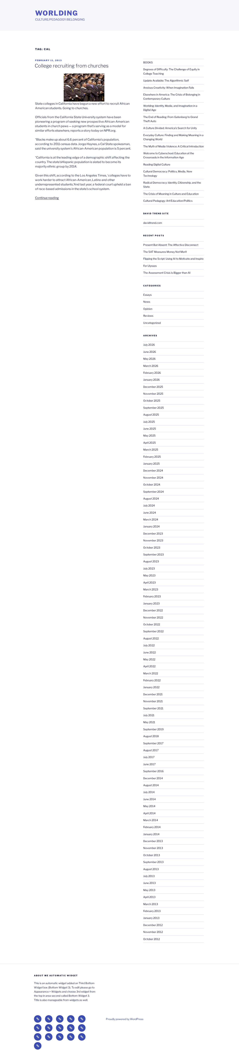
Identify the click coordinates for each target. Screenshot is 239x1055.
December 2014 (153, 778)
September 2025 (153, 407)
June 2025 (149, 428)
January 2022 (151, 687)
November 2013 (153, 848)
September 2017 (153, 743)
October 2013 (151, 855)
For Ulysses (150, 265)
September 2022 (153, 631)
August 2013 (151, 869)
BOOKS (148, 62)
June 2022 (149, 652)
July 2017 (148, 757)
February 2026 (152, 372)
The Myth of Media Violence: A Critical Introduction (173, 146)
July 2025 (149, 421)
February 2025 (152, 456)
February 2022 (152, 680)
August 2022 (151, 638)
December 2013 (153, 841)
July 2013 (149, 876)
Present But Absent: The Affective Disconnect (170, 244)
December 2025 (153, 386)
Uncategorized (152, 322)
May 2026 (149, 358)
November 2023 (153, 540)
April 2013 (149, 897)
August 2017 (151, 750)
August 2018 (151, 736)
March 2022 (150, 673)
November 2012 (153, 931)
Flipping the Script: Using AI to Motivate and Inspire (173, 258)
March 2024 (150, 519)
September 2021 (153, 708)
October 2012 (151, 939)
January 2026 (151, 379)
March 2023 (150, 589)
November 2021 (153, 701)
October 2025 (151, 400)
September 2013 (153, 862)
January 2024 (151, 526)
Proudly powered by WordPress (124, 1019)
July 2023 (149, 568)
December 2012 (153, 925)
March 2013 (150, 904)
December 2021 (153, 694)
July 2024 (149, 505)
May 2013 (149, 890)
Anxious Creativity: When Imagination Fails (168, 87)
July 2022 (149, 645)
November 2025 (153, 393)
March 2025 (150, 449)
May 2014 (149, 806)
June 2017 (149, 764)
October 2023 (151, 547)
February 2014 (152, 827)
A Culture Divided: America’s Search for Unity (170, 128)
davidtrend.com (152, 222)
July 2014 (149, 792)
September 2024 (153, 491)
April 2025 (149, 442)
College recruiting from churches (71, 66)
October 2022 (151, 624)
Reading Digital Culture (156, 164)
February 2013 (152, 911)
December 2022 (153, 610)
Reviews (148, 315)
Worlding (56, 13)
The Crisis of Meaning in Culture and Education (171, 193)
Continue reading (47, 198)
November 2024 (153, 477)
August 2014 (151, 785)
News (146, 301)
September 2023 (153, 554)
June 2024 (149, 512)
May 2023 (149, 575)
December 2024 (153, 470)
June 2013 (149, 882)
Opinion (147, 308)
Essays (147, 294)
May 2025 (149, 435)
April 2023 (149, 582)
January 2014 (151, 834)
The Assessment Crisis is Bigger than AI (166, 272)
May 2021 (149, 722)
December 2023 (153, 533)
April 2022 (149, 666)
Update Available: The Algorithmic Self (166, 80)
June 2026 (149, 351)
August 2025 (151, 414)
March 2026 (150, 365)
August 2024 (151, 498)
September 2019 (153, 729)
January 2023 (151, 603)
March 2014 (150, 820)
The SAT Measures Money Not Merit (165, 251)
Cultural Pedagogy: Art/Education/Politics (168, 200)
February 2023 (152, 596)
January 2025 (151, 463)
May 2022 (149, 659)
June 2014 (149, 799)
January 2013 (151, 917)
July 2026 (149, 344)
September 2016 (153, 771)
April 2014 (149, 813)
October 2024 (151, 484)
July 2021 (148, 715)
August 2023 (151, 561)
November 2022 (153, 617)
